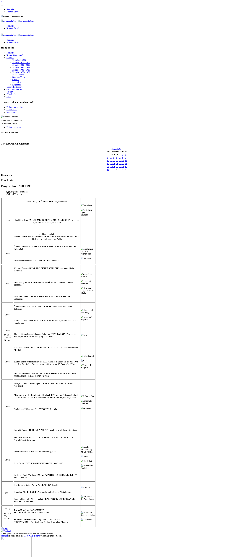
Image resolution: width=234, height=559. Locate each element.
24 (108, 166)
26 (114, 166)
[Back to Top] (2, 2)
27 (117, 166)
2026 (120, 149)
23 (126, 163)
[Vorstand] (6, 531)
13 (117, 160)
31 (108, 169)
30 (126, 166)
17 (108, 163)
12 (114, 160)
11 (111, 160)
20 (117, 163)
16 (126, 160)
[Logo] (4, 528)
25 (111, 166)
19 (114, 163)
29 (123, 166)
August (114, 149)
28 (120, 166)
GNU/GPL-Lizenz (32, 536)
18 (111, 163)
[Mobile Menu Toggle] (2, 5)
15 (123, 160)
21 (120, 163)
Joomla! (4, 536)
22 (123, 163)
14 (120, 160)
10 (108, 160)
